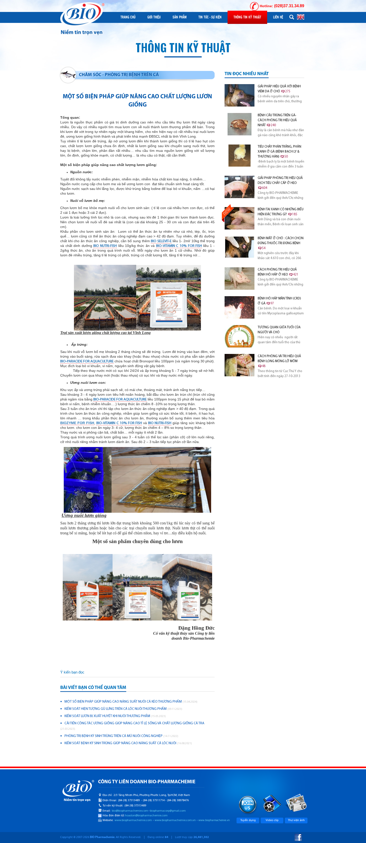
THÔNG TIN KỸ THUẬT (247, 17)
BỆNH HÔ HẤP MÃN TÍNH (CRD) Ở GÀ (279, 301)
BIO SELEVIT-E (161, 241)
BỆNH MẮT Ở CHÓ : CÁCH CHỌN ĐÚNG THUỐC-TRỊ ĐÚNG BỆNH (281, 243)
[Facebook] (298, 837)
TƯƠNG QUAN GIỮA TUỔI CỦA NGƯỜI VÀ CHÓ (279, 330)
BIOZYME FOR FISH (77, 423)
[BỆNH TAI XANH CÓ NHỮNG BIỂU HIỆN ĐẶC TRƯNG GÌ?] (239, 218)
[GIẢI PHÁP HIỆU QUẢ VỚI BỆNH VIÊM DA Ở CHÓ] (239, 95)
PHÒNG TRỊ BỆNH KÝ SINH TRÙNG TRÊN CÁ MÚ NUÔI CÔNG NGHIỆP (121, 736)
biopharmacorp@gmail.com (168, 810)
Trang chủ (128, 17)
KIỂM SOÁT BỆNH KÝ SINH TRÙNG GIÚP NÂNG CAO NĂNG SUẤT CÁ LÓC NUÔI (128, 743)
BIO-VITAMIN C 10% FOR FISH (179, 246)
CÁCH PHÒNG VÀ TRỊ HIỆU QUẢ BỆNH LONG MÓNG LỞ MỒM (279, 361)
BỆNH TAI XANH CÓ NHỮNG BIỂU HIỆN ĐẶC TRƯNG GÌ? (281, 212)
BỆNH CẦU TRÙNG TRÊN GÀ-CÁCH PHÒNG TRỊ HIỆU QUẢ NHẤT (277, 120)
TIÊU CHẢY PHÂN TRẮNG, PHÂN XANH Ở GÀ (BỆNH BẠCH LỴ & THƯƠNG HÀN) (279, 151)
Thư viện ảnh (296, 820)
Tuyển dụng (248, 820)
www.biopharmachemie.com (133, 820)
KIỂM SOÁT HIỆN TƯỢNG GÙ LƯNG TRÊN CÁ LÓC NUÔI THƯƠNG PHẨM (123, 709)
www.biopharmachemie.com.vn (175, 820)
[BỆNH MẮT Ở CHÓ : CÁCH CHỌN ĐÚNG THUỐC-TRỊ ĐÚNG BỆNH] (239, 247)
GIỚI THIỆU (154, 17)
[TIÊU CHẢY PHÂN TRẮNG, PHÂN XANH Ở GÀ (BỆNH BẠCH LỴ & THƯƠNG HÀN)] (239, 155)
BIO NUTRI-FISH (105, 246)
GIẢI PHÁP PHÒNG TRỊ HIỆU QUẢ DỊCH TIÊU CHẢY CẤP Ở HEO (280, 183)
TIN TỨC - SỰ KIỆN (210, 17)
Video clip (272, 820)
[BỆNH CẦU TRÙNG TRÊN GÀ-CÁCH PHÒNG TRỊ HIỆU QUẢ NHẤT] (239, 124)
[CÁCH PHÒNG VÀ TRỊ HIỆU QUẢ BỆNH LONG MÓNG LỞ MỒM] (239, 365)
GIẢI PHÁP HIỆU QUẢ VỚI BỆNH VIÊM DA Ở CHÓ (279, 89)
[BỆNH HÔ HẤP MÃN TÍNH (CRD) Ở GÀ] (239, 307)
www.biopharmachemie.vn (214, 820)
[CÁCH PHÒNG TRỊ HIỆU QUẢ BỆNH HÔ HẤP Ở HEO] (239, 278)
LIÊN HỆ (278, 17)
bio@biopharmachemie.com (130, 810)
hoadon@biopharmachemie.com (146, 815)
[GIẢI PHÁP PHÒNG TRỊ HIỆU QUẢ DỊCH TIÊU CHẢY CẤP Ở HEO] (239, 187)
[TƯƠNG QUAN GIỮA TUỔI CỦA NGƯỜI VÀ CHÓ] (239, 336)
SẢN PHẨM (179, 17)
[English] (300, 17)
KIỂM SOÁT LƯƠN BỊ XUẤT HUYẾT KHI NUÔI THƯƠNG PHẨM (115, 716)
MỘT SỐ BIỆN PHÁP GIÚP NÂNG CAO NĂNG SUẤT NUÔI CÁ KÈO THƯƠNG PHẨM (130, 702)
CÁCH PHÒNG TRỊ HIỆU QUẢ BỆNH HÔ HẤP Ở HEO (278, 272)
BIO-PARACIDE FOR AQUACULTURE (87, 361)
